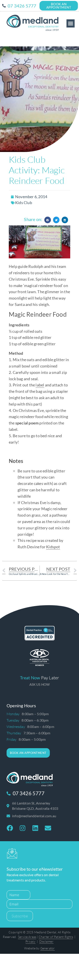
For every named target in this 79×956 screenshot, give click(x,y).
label (40, 384)
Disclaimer (46, 930)
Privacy (30, 930)
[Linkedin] (35, 828)
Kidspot (53, 546)
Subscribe (20, 904)
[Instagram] (22, 828)
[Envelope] (47, 828)
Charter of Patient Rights (56, 925)
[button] (70, 23)
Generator (47, 937)
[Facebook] (9, 828)
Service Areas (27, 925)
